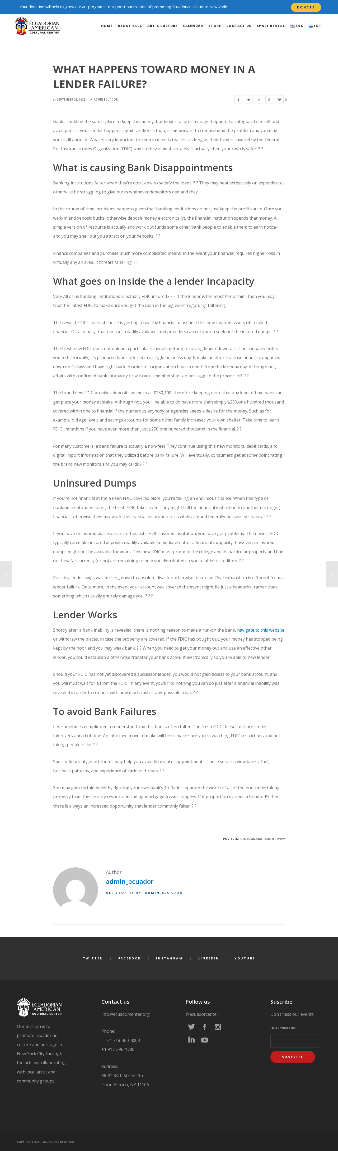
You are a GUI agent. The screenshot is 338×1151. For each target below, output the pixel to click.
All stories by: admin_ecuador (144, 893)
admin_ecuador (129, 881)
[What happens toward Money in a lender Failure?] (238, 99)
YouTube (244, 958)
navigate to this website (260, 630)
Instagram (169, 958)
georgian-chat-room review (262, 839)
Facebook (129, 958)
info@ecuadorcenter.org (125, 1014)
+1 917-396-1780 (117, 1049)
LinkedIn (208, 958)
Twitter (93, 958)
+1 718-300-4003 (123, 1040)
